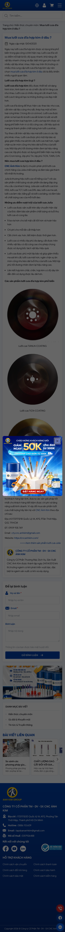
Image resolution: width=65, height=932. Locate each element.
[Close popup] (57, 441)
